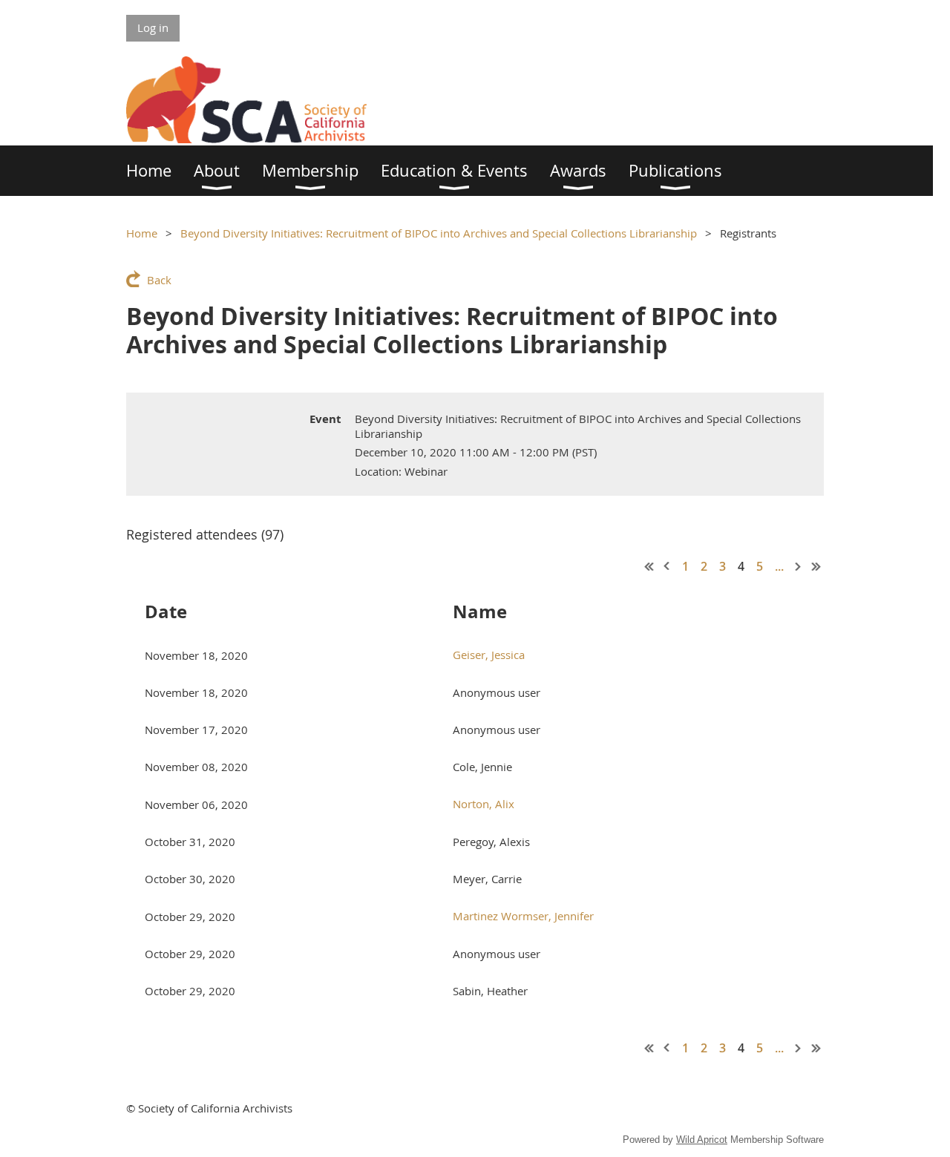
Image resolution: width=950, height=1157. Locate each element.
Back (159, 279)
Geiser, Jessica (489, 654)
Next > (798, 566)
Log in (152, 27)
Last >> (816, 566)
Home (141, 233)
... (779, 566)
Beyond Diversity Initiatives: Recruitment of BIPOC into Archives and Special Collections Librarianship (438, 233)
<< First (649, 566)
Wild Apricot (701, 1139)
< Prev (667, 566)
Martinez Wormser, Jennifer (523, 915)
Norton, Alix (483, 803)
